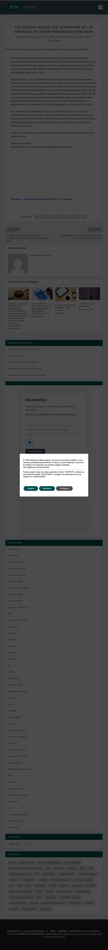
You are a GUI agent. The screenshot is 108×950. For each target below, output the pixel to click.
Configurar (64, 488)
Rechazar (47, 488)
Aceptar (31, 488)
